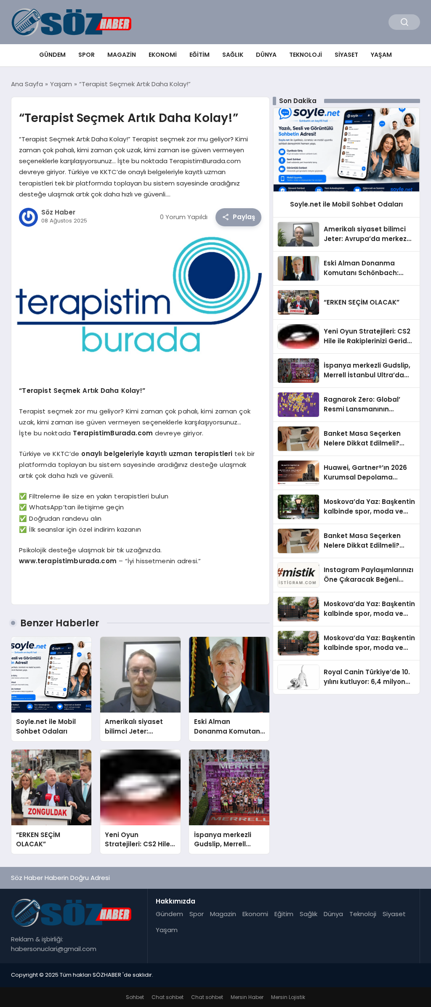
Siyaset (346, 54)
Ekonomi (163, 54)
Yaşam (381, 54)
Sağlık (232, 54)
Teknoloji (305, 54)
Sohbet (135, 997)
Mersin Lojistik (288, 997)
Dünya (266, 54)
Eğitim (199, 54)
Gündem (52, 54)
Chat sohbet (168, 997)
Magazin (121, 54)
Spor (86, 54)
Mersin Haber (247, 997)
